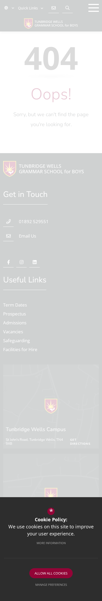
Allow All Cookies (51, 573)
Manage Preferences (51, 585)
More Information (51, 543)
